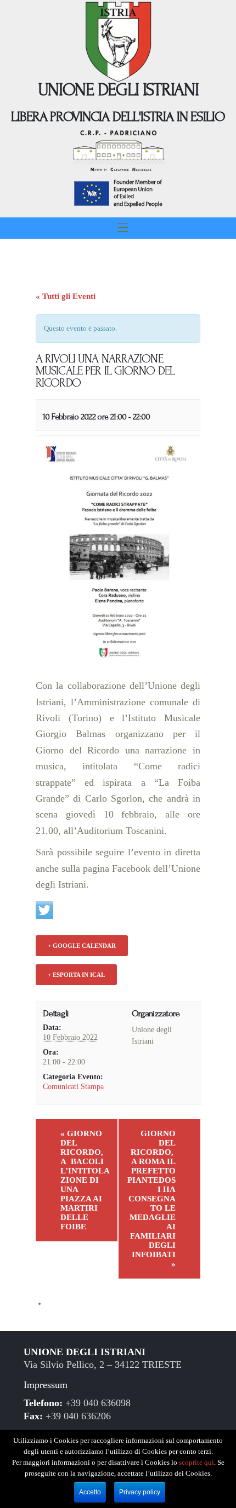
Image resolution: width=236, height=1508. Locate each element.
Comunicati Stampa (73, 1087)
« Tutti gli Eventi (65, 296)
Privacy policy (139, 1492)
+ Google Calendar (82, 945)
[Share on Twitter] (44, 910)
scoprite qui (196, 1462)
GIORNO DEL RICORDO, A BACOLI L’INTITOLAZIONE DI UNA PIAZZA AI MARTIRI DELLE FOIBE (85, 1180)
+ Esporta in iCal (76, 974)
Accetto (90, 1492)
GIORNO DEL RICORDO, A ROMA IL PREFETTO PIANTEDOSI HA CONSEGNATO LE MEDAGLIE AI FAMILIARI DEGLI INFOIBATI (151, 1198)
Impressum (46, 1384)
